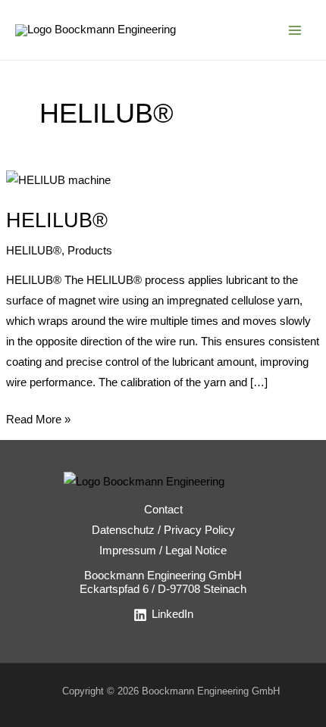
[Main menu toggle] (295, 30)
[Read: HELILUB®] (58, 179)
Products (89, 251)
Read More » (38, 418)
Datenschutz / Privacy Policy (163, 530)
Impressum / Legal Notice (163, 550)
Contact (163, 510)
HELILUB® (57, 220)
